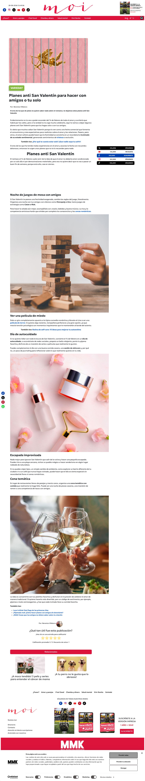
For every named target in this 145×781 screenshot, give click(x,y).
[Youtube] (18, 10)
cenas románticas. (83, 211)
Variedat (87, 18)
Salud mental (63, 18)
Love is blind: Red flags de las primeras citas (30, 610)
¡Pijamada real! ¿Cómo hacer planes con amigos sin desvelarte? (38, 613)
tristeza (60, 137)
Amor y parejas (18, 18)
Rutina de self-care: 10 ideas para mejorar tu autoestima (56, 330)
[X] (14, 10)
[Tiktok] (28, 10)
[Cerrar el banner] (142, 753)
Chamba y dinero (47, 18)
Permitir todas (123, 755)
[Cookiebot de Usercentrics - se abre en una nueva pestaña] (12, 777)
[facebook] (4, 10)
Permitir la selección (123, 762)
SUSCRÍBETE (127, 731)
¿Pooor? (6, 18)
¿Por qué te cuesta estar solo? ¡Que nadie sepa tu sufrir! (57, 142)
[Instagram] (9, 10)
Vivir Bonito (76, 18)
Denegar (123, 768)
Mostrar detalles (106, 777)
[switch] (57, 777)
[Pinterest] (23, 10)
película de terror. (18, 323)
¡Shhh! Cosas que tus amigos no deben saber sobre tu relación (37, 615)
